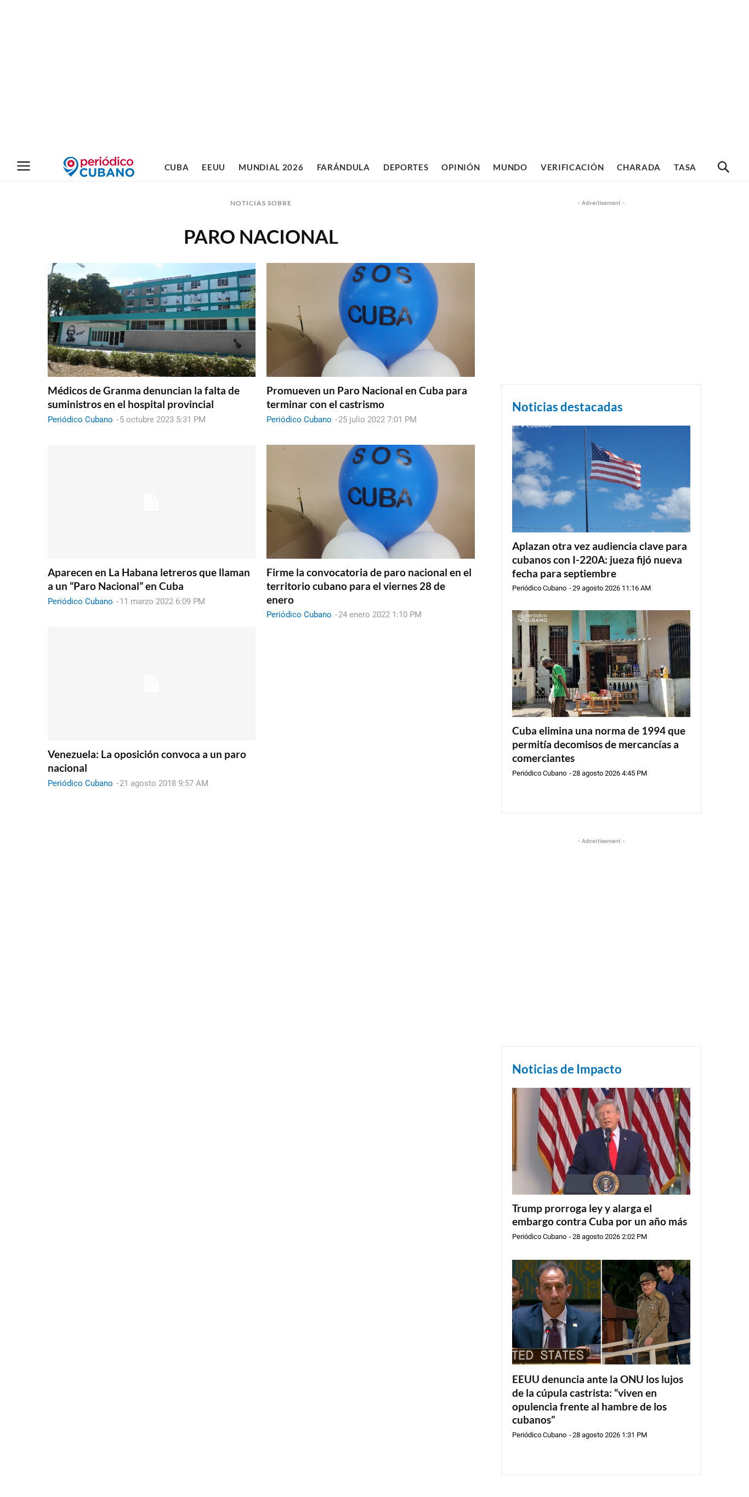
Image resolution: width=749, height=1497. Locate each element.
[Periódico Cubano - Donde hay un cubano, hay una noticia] (98, 167)
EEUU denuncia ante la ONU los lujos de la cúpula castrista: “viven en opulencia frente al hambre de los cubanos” (597, 1399)
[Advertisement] (374, 76)
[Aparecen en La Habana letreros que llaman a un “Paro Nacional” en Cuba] (152, 502)
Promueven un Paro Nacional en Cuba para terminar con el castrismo (366, 397)
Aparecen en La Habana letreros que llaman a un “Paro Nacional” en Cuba (149, 579)
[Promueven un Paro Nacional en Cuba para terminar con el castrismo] (370, 320)
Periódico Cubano (80, 420)
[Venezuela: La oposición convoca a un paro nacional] (152, 684)
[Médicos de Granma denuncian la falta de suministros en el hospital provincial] (152, 320)
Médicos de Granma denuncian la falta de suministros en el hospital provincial (144, 397)
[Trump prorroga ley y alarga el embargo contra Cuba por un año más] (601, 1141)
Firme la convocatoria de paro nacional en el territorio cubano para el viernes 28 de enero (369, 585)
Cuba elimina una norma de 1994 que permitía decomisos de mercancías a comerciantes (598, 744)
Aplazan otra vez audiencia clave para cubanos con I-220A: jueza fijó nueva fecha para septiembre (599, 559)
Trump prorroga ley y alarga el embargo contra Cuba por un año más (599, 1215)
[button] (723, 167)
